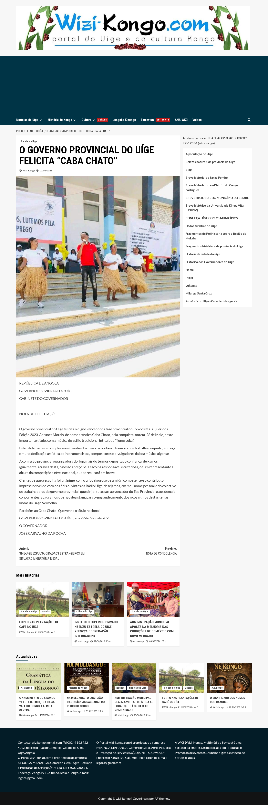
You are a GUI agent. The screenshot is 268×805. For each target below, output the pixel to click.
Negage (120, 687)
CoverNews (141, 798)
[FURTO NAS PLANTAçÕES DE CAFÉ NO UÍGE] (42, 599)
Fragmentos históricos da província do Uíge (214, 246)
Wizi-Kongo (29, 170)
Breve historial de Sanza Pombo (207, 177)
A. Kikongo (26, 687)
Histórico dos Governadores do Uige (210, 262)
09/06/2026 (154, 641)
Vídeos (197, 120)
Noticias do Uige (137, 687)
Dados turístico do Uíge (201, 226)
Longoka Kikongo (124, 120)
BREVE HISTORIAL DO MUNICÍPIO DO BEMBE (217, 198)
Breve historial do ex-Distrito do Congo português (212, 188)
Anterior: (52, 553)
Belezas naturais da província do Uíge (210, 162)
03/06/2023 (46, 170)
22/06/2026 (99, 641)
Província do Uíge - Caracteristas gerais (212, 301)
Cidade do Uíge (29, 141)
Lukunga (191, 285)
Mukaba (45, 611)
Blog (189, 170)
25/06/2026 (234, 707)
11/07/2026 (91, 711)
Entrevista (155, 120)
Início (189, 278)
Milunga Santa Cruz (199, 293)
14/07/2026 (43, 715)
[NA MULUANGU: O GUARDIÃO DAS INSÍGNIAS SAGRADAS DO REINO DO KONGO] (86, 678)
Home (190, 270)
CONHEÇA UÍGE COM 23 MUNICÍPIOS (212, 218)
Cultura (94, 120)
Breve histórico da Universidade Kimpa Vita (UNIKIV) (215, 208)
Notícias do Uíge (27, 120)
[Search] (249, 119)
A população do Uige (199, 154)
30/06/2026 (43, 632)
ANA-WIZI (181, 120)
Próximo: (161, 551)
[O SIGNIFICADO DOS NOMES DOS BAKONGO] (229, 678)
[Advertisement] (134, 85)
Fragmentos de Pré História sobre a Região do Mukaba (216, 236)
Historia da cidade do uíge (203, 254)
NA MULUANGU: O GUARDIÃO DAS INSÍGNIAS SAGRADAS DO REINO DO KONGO (86, 702)
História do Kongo (60, 120)
